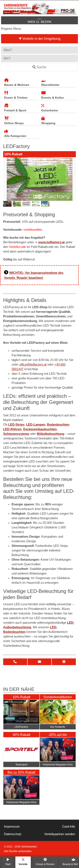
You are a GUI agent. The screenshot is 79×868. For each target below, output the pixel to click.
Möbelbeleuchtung (50, 433)
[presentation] (7, 179)
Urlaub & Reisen (45, 864)
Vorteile (23, 864)
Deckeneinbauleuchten (40, 429)
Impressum (12, 826)
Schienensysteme (16, 433)
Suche (41, 67)
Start (8, 864)
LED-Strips (16, 424)
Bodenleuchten (58, 424)
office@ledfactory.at (33, 364)
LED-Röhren (12, 429)
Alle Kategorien (15, 136)
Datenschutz (12, 834)
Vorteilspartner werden (59, 834)
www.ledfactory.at (51, 242)
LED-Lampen (35, 424)
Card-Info (68, 826)
